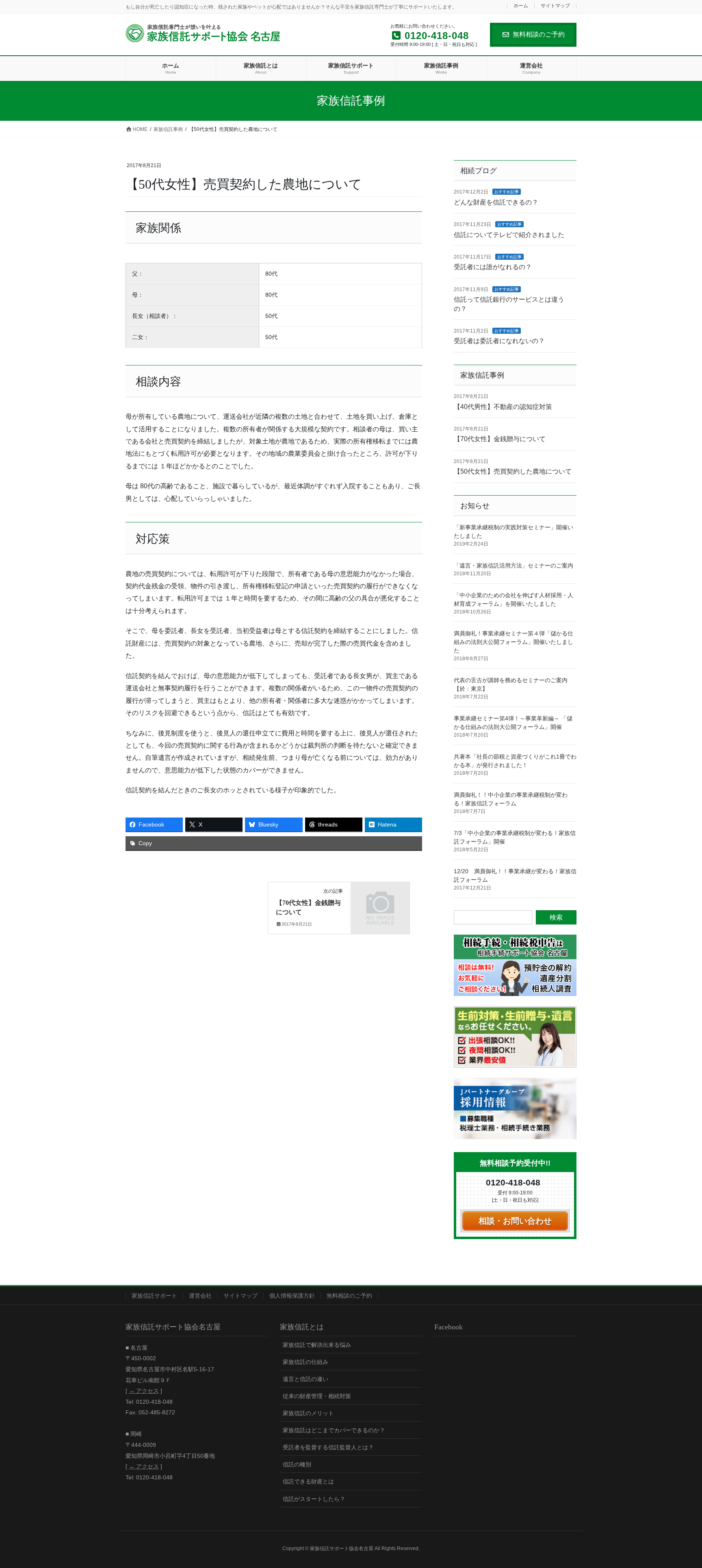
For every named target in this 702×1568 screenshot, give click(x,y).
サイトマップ (555, 6)
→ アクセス (144, 1390)
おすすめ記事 (506, 191)
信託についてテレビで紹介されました (509, 234)
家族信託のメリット (308, 1413)
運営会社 (200, 1295)
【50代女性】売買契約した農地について (513, 471)
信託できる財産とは (308, 1481)
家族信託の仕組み (305, 1362)
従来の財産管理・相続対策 (317, 1396)
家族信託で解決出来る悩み (317, 1345)
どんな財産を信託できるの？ (496, 202)
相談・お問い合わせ (515, 1220)
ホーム (521, 6)
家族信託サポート (154, 1295)
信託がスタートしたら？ (314, 1499)
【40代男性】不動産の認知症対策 (503, 406)
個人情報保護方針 (292, 1295)
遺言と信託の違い (305, 1379)
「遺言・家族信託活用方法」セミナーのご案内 (513, 565)
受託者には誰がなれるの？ (493, 266)
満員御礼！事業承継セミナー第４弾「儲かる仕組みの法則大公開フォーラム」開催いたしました (513, 642)
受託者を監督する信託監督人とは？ (328, 1447)
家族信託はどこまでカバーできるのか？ (334, 1430)
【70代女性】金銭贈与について (500, 438)
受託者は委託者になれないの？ (499, 340)
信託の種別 (297, 1464)
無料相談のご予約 (539, 34)
